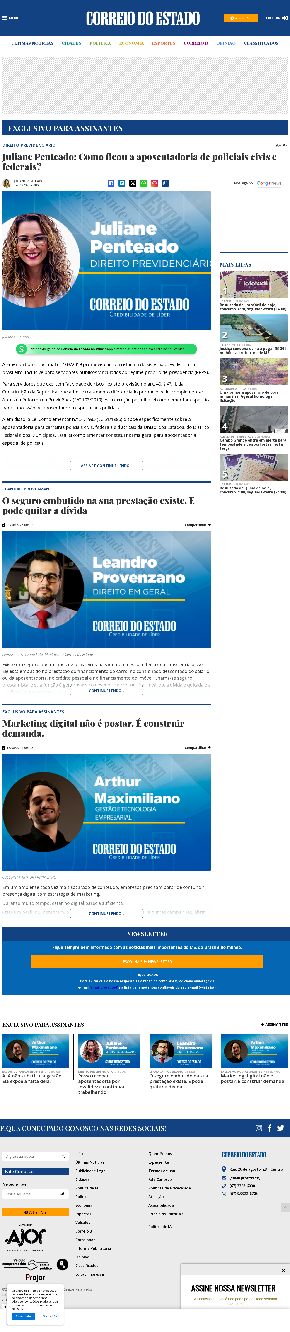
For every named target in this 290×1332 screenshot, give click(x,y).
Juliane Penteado (29, 181)
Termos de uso (161, 1171)
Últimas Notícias (32, 43)
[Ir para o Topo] (285, 1207)
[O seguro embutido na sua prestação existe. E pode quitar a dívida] (181, 1051)
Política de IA (87, 1188)
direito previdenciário (102, 1071)
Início (80, 1154)
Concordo (23, 1316)
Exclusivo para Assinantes (31, 1071)
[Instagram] (154, 183)
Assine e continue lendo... (106, 465)
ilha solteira (235, 345)
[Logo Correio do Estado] (143, 18)
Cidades (71, 43)
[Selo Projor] (35, 1270)
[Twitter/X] (132, 183)
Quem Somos (160, 1154)
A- (285, 145)
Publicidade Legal (90, 1171)
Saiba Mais (51, 1316)
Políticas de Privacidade (169, 1188)
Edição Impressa (89, 1274)
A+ (278, 145)
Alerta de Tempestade (245, 436)
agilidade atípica (238, 389)
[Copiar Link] (165, 183)
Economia (131, 43)
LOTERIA (234, 301)
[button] (198, 525)
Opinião (226, 43)
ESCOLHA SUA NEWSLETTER (147, 961)
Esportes (163, 43)
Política (100, 43)
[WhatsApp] (143, 183)
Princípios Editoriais (166, 1214)
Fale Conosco (160, 1179)
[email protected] (103, 987)
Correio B (196, 43)
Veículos (82, 1222)
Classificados (261, 43)
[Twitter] (280, 1128)
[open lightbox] (106, 260)
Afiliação (156, 1197)
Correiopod (85, 1240)
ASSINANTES (276, 1024)
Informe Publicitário (93, 1248)
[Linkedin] (121, 183)
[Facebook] (111, 183)
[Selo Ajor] (35, 1237)
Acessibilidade (161, 1205)
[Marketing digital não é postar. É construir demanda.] (254, 1051)
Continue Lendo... (106, 690)
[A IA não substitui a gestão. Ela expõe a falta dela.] (35, 1051)
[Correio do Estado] (255, 1155)
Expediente (158, 1162)
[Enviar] (62, 1194)
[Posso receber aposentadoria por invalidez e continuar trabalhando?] (109, 1051)
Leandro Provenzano (173, 1071)
